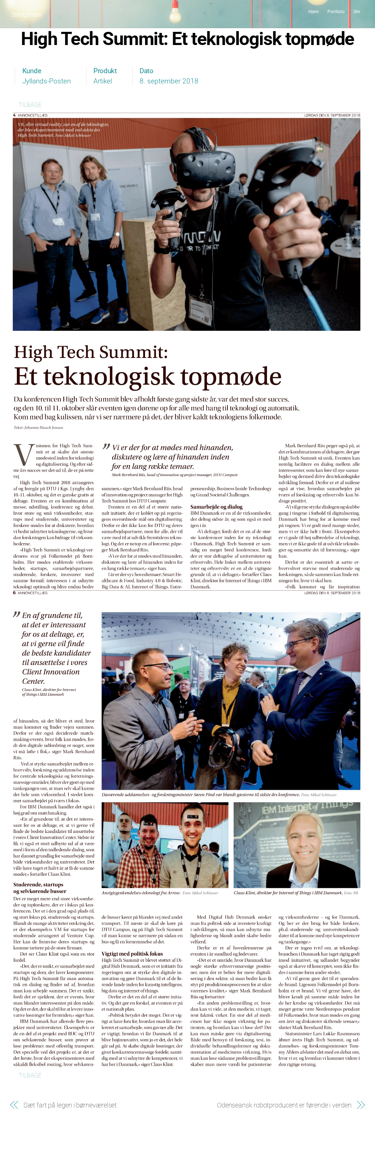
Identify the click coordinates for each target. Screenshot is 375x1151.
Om (356, 11)
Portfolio (336, 11)
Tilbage (30, 104)
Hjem (313, 11)
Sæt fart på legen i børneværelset (70, 1105)
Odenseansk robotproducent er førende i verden (284, 1105)
